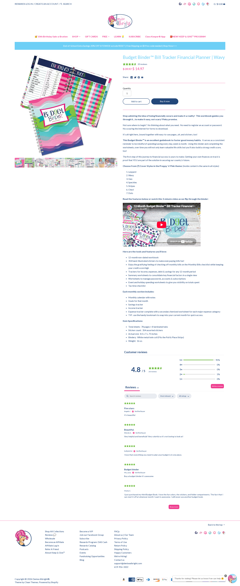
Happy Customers (123, 552)
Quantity (127, 88)
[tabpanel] (174, 452)
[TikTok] (203, 3)
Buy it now (165, 101)
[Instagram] (193, 3)
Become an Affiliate (54, 542)
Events (83, 552)
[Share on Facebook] (132, 76)
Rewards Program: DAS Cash (93, 542)
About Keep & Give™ (55, 552)
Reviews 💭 (50, 534)
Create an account (46, 4)
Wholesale (50, 538)
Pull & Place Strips (174, 337)
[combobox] (70, 4)
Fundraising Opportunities (92, 556)
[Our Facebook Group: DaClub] (184, 3)
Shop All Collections (54, 531)
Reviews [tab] (132, 387)
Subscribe (84, 538)
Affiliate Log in (52, 545)
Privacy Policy (121, 538)
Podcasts (84, 549)
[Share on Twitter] (135, 76)
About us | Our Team (124, 534)
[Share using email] (142, 76)
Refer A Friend (52, 549)
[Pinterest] (189, 3)
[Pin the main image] (139, 76)
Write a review (217, 386)
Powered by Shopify (48, 582)
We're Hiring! (120, 556)
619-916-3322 (121, 567)
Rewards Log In (24, 4)
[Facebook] (180, 3)
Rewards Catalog (88, 545)
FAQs (117, 531)
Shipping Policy (121, 549)
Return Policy (120, 545)
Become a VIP (86, 531)
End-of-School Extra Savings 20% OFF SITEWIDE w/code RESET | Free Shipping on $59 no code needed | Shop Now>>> (120, 45)
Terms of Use (120, 542)
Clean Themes (31, 582)
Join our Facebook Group (92, 534)
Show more (174, 507)
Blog (82, 559)
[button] (200, 359)
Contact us (119, 559)
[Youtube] (198, 3)
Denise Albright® (41, 579)
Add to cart (136, 101)
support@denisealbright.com (128, 563)
